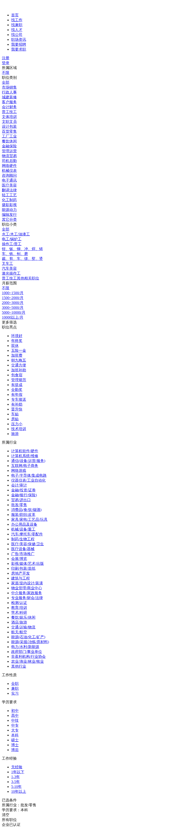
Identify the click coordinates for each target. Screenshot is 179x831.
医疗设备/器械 (22, 549)
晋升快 (16, 409)
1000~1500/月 (13, 293)
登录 (5, 63)
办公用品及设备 (24, 524)
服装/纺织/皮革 (23, 515)
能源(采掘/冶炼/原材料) (30, 642)
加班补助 (18, 370)
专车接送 (18, 399)
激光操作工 (11, 273)
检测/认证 (19, 603)
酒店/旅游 (19, 622)
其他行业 (18, 666)
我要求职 (18, 49)
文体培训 (9, 117)
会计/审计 (19, 485)
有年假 (16, 395)
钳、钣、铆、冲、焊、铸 (22, 249)
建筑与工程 (20, 578)
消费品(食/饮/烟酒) (26, 510)
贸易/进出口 (21, 500)
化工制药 (9, 200)
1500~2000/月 (13, 298)
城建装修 (9, 97)
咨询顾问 (9, 175)
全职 (15, 684)
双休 (15, 346)
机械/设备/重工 (23, 529)
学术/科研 (19, 612)
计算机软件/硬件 (24, 451)
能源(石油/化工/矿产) (28, 637)
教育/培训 (19, 608)
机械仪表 (9, 170)
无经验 (16, 767)
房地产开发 (20, 573)
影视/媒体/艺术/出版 (27, 563)
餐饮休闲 (9, 141)
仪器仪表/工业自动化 (28, 480)
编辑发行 (9, 215)
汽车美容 (9, 268)
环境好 (16, 336)
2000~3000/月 (13, 303)
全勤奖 (16, 390)
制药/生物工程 (22, 539)
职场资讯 (18, 39)
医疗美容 (9, 185)
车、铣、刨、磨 (15, 254)
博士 (15, 745)
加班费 (16, 355)
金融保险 (9, 146)
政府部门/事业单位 (26, 652)
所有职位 (9, 820)
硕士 (15, 740)
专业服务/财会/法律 (27, 598)
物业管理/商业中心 (26, 588)
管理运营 (9, 151)
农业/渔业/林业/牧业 (27, 661)
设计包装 (9, 126)
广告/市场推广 (22, 554)
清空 (5, 815)
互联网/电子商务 (24, 466)
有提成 (16, 385)
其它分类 (9, 219)
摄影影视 (9, 205)
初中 (15, 711)
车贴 (15, 414)
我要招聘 (18, 44)
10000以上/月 (12, 317)
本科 (15, 735)
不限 (5, 73)
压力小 (16, 424)
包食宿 (16, 375)
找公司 (16, 35)
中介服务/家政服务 (26, 593)
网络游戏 (18, 470)
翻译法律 (9, 190)
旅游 (15, 434)
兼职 (15, 688)
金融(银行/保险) (24, 495)
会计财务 (9, 107)
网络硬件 (9, 166)
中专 (15, 725)
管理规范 (18, 380)
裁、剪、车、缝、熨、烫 (22, 259)
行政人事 (9, 92)
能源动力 (9, 210)
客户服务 (9, 102)
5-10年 (16, 787)
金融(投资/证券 (23, 490)
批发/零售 (19, 505)
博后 (15, 750)
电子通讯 (9, 180)
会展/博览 (19, 559)
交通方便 (18, 365)
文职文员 (9, 122)
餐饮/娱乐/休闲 (23, 617)
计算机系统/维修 (24, 456)
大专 (15, 730)
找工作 (16, 20)
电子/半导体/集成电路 (29, 475)
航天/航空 (19, 632)
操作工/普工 (11, 244)
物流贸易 (9, 156)
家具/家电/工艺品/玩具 (29, 519)
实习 (15, 693)
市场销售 (9, 87)
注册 (5, 58)
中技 (15, 720)
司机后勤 (9, 161)
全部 (5, 82)
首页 (15, 15)
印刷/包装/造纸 (23, 568)
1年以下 (17, 772)
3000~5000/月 (13, 308)
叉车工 (7, 264)
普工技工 (9, 112)
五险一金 (18, 350)
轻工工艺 (9, 195)
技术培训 (18, 429)
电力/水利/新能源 (25, 647)
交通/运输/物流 (23, 627)
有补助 (16, 404)
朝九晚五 (18, 360)
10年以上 (18, 791)
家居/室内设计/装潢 (27, 583)
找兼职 (16, 25)
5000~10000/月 (13, 312)
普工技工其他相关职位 (20, 278)
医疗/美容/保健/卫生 (27, 544)
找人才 (16, 30)
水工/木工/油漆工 (16, 234)
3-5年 (15, 782)
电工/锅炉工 (11, 239)
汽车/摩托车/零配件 (27, 534)
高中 (15, 715)
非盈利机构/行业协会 (28, 657)
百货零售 (9, 131)
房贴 (15, 419)
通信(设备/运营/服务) (28, 461)
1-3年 (15, 777)
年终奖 (16, 341)
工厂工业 (9, 136)
